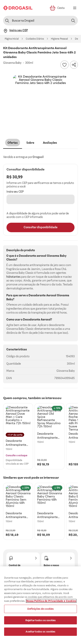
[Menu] (74, 8)
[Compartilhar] (74, 65)
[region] (40, 602)
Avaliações (50, 142)
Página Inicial (12, 38)
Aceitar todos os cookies (40, 631)
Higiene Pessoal (59, 38)
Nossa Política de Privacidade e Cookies (51, 600)
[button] (40, 102)
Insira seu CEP (15, 191)
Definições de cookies (40, 608)
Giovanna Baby (65, 370)
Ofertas (12, 142)
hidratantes (13, 276)
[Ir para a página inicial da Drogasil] (17, 8)
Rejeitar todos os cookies (40, 620)
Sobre (30, 142)
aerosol (41, 255)
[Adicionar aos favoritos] (64, 65)
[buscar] (73, 21)
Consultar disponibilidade (40, 227)
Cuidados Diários (35, 38)
